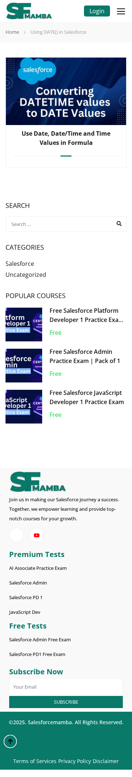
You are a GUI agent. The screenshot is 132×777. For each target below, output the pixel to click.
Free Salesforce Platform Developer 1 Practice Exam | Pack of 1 (87, 320)
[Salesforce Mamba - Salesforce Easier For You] (29, 11)
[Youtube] (36, 535)
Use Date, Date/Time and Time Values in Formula (66, 138)
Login (96, 11)
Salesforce (20, 264)
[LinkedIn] (16, 535)
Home (12, 32)
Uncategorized (26, 275)
